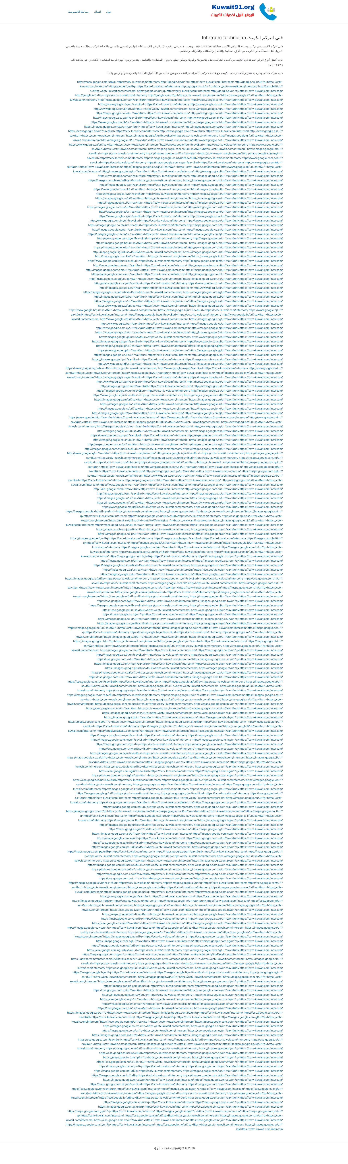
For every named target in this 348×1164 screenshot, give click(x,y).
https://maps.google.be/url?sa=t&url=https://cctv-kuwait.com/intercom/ (175, 632)
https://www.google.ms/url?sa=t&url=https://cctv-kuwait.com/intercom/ (147, 507)
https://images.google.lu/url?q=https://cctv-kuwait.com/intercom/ (208, 1039)
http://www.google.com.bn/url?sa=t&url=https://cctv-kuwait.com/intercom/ (137, 220)
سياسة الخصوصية (78, 11)
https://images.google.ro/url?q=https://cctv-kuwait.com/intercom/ (203, 695)
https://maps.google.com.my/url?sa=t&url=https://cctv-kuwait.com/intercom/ (234, 744)
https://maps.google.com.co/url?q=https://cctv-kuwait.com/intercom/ (239, 874)
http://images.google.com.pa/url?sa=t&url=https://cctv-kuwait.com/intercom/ (193, 466)
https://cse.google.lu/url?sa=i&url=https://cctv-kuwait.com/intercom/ (122, 1039)
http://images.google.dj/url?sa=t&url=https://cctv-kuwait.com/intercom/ (237, 328)
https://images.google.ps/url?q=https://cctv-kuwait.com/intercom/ (109, 1012)
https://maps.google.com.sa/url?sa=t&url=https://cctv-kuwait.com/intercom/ (195, 162)
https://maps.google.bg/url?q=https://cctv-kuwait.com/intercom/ (150, 829)
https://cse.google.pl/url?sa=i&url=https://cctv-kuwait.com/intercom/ (146, 610)
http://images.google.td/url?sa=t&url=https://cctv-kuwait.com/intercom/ (237, 408)
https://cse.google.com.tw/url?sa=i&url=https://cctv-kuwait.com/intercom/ (144, 601)
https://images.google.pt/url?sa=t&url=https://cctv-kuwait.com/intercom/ (151, 668)
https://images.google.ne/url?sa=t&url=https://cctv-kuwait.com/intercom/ (142, 377)
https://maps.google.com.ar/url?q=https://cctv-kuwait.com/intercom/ (112, 721)
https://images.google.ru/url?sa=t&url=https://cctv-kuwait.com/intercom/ (141, 198)
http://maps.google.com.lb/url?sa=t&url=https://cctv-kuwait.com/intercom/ (190, 457)
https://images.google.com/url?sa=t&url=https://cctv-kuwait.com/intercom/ (145, 623)
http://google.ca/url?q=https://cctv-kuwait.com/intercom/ (184, 95)
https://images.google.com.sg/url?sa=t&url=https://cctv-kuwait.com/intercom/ (142, 775)
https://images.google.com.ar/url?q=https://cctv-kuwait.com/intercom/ (201, 721)
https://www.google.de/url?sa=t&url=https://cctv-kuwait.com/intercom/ (143, 104)
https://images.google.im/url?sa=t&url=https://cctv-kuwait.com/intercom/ (236, 243)
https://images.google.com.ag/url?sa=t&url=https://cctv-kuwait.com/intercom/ (233, 292)
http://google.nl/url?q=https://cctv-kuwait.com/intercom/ (111, 95)
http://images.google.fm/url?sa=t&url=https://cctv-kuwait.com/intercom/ (236, 332)
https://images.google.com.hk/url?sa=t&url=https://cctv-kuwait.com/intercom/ (233, 180)
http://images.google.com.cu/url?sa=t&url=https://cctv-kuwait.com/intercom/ (234, 489)
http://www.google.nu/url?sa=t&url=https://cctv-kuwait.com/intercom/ (141, 381)
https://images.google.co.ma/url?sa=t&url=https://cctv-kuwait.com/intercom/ (234, 359)
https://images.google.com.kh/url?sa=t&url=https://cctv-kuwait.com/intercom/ (233, 252)
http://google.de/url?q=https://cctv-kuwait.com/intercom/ (197, 82)
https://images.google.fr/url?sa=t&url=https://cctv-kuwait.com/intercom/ (200, 538)
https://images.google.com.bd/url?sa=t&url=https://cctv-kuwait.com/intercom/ (233, 1071)
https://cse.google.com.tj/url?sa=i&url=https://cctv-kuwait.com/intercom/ (236, 1120)
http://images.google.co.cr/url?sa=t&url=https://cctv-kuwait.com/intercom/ (140, 440)
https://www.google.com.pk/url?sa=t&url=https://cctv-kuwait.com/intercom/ (142, 189)
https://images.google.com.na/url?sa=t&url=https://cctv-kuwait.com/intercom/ (191, 462)
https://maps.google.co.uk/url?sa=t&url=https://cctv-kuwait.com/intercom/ (142, 524)
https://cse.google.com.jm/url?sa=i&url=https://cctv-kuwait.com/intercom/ (172, 1115)
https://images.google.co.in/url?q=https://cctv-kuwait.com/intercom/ (239, 560)
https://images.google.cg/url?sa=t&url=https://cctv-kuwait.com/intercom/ (236, 319)
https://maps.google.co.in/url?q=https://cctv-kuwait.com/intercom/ (240, 556)
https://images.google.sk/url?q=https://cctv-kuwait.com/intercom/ (205, 882)
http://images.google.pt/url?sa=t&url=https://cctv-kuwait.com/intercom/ (237, 189)
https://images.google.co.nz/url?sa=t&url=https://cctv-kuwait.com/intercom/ (192, 158)
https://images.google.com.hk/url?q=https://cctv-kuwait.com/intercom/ (193, 583)
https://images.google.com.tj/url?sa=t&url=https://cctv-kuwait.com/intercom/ (234, 413)
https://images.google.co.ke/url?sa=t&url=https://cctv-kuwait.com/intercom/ (142, 355)
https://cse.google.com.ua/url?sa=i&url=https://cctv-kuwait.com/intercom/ (136, 677)
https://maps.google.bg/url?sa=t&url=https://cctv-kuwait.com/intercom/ (237, 829)
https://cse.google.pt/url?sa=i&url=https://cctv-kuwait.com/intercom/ (239, 663)
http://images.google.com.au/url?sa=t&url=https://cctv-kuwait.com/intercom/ (234, 126)
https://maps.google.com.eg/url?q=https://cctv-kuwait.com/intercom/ (238, 941)
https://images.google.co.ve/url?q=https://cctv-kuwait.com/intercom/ (111, 927)
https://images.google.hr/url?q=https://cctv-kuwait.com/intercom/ (114, 900)
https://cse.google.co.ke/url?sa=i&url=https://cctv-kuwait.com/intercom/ (152, 1048)
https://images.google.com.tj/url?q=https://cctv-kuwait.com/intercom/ (110, 1124)
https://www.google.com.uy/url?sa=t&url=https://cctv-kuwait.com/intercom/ (192, 475)
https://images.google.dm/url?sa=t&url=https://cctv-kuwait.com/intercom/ (142, 332)
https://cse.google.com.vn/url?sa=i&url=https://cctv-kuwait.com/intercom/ (144, 659)
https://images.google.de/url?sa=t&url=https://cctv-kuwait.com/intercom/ (112, 511)
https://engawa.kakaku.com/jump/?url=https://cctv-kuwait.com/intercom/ (143, 730)
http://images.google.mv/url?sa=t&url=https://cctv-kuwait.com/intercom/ (168, 372)
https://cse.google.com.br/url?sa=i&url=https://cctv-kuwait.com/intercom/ (166, 551)
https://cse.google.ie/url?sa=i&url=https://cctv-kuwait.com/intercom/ (117, 780)
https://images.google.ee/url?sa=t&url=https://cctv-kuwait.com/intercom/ (135, 180)
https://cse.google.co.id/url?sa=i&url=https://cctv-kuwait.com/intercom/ (237, 610)
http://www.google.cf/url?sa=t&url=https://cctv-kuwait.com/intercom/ (144, 319)
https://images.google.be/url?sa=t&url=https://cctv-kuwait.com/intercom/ (114, 628)
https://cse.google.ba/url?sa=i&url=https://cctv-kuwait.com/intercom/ (238, 914)
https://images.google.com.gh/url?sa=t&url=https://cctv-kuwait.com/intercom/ (233, 449)
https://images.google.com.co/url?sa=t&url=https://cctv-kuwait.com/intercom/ (233, 869)
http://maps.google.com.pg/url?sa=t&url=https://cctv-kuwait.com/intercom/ (235, 381)
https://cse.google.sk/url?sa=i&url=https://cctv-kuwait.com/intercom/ (238, 878)
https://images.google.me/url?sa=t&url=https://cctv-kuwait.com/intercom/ (235, 363)
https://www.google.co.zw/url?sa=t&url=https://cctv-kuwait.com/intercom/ (235, 283)
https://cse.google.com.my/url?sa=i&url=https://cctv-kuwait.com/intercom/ (146, 748)
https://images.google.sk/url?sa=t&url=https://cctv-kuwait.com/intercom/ (236, 202)
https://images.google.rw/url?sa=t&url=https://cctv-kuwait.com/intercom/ (143, 390)
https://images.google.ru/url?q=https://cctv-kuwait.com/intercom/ (107, 578)
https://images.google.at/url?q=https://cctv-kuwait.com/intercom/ (203, 681)
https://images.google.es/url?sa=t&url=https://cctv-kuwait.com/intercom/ (174, 516)
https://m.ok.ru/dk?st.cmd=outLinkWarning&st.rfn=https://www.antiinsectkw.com (160, 520)
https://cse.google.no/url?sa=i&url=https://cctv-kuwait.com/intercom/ (238, 807)
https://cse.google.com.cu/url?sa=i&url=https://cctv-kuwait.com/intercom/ (235, 1097)
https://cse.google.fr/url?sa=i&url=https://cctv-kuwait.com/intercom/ (239, 534)
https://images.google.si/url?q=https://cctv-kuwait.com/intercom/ (203, 959)
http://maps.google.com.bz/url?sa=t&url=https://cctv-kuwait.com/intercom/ (235, 225)
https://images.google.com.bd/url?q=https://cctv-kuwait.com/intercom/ (137, 1075)
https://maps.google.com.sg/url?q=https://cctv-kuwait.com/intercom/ (239, 771)
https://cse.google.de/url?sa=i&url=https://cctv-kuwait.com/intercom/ (238, 507)
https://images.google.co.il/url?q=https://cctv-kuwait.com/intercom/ (171, 815)
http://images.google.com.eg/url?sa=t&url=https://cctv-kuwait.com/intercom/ (233, 444)
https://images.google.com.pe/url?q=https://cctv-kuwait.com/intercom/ (237, 847)
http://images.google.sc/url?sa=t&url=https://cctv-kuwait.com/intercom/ (237, 390)
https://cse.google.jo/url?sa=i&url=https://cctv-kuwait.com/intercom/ (143, 1097)
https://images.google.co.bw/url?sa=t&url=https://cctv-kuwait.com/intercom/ (137, 225)
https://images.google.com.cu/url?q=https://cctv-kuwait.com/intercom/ (148, 1102)
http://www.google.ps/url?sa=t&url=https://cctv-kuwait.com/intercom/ (238, 386)
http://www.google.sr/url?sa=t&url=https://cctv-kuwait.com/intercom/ (238, 404)
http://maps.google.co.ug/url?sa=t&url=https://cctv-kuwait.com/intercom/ (136, 278)
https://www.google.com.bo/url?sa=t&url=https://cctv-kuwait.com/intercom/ (234, 220)
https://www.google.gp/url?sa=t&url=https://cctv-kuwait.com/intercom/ (143, 350)
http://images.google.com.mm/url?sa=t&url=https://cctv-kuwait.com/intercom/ (233, 261)
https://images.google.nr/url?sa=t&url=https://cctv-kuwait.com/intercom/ (236, 377)
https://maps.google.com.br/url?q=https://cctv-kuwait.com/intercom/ (153, 556)
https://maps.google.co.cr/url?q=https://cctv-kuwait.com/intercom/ (144, 1030)
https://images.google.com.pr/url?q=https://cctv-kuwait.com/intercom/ (238, 994)
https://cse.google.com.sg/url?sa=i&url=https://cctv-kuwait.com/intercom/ (146, 771)
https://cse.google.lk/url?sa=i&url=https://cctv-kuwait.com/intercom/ (239, 968)
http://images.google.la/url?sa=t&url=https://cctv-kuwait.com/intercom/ (237, 355)
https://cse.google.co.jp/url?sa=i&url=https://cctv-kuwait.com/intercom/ (237, 529)
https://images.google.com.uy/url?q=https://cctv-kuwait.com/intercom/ (137, 1035)
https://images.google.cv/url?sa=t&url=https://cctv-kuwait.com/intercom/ (236, 323)
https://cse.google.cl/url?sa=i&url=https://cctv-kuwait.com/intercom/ (239, 766)
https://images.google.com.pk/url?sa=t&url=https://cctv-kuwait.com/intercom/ (137, 865)
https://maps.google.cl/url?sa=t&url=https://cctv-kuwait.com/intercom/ (149, 766)
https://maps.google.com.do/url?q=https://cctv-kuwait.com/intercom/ (238, 1079)
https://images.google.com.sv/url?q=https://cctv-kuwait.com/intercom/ (147, 994)
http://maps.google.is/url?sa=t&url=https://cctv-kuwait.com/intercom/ (200, 453)
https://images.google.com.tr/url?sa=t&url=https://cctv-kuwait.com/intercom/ (233, 677)
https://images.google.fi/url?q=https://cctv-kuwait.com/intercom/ (181, 726)
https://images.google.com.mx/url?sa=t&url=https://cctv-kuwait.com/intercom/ (232, 708)
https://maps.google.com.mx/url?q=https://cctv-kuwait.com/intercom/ (238, 703)
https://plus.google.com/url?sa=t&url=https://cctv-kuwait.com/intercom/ (237, 99)
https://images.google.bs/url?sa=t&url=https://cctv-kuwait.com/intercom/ (174, 314)
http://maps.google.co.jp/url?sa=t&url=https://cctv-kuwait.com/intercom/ (139, 117)
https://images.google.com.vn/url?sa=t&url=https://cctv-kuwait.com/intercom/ (144, 663)
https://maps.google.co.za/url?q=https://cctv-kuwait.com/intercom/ (109, 757)
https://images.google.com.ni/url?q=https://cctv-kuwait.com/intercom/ (238, 981)
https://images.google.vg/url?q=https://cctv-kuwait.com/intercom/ (180, 976)
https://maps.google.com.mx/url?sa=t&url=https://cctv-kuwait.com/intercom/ (144, 703)
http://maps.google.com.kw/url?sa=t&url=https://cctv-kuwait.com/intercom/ (143, 256)
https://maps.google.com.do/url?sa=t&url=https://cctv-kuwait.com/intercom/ (138, 1084)
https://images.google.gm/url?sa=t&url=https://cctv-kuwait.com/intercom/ (235, 346)
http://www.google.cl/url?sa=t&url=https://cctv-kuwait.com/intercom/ (238, 171)
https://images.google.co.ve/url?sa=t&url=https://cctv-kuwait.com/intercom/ (234, 923)
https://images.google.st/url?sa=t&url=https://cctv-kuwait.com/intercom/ (144, 408)
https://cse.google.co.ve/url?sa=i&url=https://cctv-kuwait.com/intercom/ (138, 923)
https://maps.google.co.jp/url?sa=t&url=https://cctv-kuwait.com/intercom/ (143, 529)
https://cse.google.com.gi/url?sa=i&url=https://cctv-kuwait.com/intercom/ (236, 1106)
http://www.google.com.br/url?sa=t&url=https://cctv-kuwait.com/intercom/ (141, 108)
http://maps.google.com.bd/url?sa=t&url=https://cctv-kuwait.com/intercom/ (235, 435)
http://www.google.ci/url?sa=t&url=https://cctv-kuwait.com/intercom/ (145, 323)
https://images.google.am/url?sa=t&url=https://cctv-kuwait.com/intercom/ (141, 301)
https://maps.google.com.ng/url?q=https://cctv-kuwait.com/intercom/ (126, 954)
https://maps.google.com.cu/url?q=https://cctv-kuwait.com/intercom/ (239, 1102)
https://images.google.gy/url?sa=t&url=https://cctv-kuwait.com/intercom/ (236, 350)
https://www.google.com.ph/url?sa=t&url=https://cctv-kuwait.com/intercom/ (139, 122)
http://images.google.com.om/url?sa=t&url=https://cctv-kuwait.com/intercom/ (135, 270)
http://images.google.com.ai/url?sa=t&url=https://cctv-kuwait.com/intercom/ (142, 296)
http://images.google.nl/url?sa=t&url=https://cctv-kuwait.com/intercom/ (147, 140)
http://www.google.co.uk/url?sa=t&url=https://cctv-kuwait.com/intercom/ (236, 104)
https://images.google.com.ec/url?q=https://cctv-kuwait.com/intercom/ (148, 892)
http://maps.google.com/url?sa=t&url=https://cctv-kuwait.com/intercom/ (144, 99)
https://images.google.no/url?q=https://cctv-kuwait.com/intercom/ (108, 811)
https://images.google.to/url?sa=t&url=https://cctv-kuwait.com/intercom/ (173, 422)
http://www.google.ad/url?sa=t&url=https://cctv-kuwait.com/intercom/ (238, 287)
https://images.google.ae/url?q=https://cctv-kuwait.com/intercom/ (174, 856)
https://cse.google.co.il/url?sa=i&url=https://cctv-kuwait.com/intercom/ (152, 820)
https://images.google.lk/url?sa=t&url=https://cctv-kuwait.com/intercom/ (203, 972)
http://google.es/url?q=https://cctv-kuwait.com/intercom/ (173, 91)
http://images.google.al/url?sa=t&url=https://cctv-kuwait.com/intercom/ (237, 296)
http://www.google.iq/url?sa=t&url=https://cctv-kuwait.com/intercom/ (111, 453)
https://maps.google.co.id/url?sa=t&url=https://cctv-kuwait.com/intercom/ (143, 113)
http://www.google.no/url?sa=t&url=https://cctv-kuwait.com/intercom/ (238, 140)
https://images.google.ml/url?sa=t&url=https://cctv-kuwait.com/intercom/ (143, 502)
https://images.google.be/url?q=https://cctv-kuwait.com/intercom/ (204, 628)
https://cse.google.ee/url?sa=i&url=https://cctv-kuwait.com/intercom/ (200, 927)
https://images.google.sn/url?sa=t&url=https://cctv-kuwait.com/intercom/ (236, 399)
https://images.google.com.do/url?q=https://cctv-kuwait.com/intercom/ (148, 1079)
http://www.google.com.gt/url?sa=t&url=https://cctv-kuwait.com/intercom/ (144, 238)
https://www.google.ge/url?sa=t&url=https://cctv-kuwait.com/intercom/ (237, 337)
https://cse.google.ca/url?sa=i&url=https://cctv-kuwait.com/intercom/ (238, 569)
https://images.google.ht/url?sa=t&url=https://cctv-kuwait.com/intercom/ (142, 243)
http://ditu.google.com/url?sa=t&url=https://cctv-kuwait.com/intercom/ (139, 489)
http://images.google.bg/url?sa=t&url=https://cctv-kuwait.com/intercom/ (148, 171)
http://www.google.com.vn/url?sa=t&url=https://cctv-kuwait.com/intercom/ (235, 207)
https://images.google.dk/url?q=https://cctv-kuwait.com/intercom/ (240, 717)
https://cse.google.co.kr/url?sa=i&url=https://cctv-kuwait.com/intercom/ (179, 784)
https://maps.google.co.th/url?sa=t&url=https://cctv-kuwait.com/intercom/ (235, 122)
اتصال (97, 11)
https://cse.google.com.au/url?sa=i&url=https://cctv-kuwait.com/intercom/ (162, 592)
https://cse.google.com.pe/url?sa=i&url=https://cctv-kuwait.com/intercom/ (235, 842)
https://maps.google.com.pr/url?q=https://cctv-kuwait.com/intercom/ (239, 999)
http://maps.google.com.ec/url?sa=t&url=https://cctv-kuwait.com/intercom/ (136, 444)
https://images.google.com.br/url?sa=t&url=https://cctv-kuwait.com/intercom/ (170, 547)
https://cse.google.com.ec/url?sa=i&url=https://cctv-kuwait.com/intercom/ (147, 896)
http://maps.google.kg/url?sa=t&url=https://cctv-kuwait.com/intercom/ (137, 252)
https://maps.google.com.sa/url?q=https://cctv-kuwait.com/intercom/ (141, 838)
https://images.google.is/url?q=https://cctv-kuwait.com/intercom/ (180, 1044)
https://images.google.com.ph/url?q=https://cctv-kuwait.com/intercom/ (148, 807)
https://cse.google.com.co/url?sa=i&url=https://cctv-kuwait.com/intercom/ (146, 878)
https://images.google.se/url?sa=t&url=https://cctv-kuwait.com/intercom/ (236, 198)
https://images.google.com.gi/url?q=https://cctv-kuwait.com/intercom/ (143, 1106)
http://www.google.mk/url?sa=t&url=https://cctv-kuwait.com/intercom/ (203, 368)
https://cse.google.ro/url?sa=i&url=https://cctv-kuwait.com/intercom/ (238, 690)
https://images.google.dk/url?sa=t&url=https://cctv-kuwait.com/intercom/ (151, 717)
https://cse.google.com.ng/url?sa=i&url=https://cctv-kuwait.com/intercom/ (134, 950)
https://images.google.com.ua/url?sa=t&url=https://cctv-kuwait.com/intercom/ (137, 207)
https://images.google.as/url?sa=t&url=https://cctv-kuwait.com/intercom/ (236, 301)
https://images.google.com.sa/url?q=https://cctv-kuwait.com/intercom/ (237, 833)
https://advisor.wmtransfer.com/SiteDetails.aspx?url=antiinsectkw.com (116, 959)
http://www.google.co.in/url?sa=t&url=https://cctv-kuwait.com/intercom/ (236, 113)
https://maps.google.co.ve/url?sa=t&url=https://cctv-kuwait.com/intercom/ (235, 918)
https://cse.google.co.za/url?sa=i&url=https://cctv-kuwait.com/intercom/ (199, 757)
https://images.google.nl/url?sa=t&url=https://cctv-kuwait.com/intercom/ (236, 596)
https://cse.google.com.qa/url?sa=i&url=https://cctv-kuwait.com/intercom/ (140, 990)
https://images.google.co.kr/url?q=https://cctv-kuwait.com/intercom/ (145, 789)
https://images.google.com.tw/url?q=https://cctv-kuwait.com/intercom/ (237, 601)
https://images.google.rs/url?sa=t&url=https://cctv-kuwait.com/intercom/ (236, 193)
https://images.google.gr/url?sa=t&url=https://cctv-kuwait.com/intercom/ (236, 789)
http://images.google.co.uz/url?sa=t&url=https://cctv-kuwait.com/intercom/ (145, 426)
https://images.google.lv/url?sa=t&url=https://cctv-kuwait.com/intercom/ (236, 498)
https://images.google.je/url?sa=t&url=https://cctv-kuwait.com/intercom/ (140, 247)
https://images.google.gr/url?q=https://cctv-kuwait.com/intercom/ (118, 793)
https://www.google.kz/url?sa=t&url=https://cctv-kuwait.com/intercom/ (237, 256)
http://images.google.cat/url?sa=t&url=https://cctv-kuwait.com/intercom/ (138, 229)
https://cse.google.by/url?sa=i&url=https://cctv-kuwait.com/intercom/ (150, 968)
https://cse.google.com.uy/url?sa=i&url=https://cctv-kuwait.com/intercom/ (235, 1030)
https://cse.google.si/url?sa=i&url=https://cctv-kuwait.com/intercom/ (182, 963)
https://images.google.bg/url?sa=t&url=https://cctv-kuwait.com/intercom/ (146, 824)
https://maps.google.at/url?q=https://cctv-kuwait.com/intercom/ (178, 686)
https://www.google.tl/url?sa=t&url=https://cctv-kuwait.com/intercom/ (204, 417)
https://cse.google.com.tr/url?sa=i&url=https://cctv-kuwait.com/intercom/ (114, 681)
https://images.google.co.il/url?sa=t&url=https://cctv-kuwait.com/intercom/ (194, 153)
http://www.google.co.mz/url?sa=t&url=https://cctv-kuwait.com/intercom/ (140, 265)
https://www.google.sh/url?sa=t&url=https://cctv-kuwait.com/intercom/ (138, 395)
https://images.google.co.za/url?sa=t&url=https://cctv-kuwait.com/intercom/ (172, 167)
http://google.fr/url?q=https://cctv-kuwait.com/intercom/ (144, 86)
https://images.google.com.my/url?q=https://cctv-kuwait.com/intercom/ (237, 739)
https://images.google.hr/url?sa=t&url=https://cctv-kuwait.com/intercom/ (203, 900)
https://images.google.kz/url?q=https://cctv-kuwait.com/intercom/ (203, 1088)
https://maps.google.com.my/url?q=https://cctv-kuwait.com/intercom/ (140, 744)
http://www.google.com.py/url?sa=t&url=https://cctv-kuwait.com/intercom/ (193, 471)
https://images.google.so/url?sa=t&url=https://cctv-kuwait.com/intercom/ (147, 404)
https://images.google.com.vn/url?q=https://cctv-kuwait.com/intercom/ (237, 659)
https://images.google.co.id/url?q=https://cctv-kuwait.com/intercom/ (239, 619)
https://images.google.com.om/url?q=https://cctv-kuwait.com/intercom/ (237, 1003)
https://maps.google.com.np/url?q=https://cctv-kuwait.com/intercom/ (147, 1057)
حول (108, 11)
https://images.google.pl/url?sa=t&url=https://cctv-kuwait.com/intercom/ (236, 605)
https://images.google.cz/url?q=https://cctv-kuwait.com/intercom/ (179, 699)
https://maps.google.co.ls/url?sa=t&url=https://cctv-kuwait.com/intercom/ (236, 493)
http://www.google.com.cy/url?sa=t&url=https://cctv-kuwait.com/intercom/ (143, 328)
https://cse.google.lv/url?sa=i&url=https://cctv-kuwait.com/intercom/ (154, 909)
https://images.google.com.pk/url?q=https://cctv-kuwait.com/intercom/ (237, 860)
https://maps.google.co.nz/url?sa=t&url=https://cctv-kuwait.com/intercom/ (235, 735)
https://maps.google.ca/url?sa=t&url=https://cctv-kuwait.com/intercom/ (148, 569)
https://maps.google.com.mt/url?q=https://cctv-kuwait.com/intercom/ (143, 1066)
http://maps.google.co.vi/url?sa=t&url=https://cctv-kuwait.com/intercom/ (140, 283)
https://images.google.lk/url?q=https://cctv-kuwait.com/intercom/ (114, 972)
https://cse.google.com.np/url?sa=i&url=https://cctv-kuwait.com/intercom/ (235, 1053)
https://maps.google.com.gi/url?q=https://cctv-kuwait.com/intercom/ (111, 1111)
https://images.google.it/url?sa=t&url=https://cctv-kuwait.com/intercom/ (176, 542)
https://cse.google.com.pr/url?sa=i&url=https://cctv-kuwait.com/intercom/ (147, 999)
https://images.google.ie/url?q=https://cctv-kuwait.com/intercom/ (203, 780)
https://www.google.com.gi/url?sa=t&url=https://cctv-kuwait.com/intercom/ (235, 341)
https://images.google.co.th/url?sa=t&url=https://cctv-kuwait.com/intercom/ (148, 650)
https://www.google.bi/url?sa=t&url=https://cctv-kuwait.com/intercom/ (203, 310)
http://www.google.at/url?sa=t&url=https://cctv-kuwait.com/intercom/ (143, 211)
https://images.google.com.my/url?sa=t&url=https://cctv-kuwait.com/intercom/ (141, 739)
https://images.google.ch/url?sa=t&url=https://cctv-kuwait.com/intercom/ (236, 636)
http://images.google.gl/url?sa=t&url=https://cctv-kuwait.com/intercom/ (142, 346)
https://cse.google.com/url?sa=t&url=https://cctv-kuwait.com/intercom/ (237, 484)
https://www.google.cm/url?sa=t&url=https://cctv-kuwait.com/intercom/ (145, 484)
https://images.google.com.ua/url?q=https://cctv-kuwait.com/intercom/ (137, 672)
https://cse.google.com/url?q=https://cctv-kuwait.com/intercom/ (169, 887)
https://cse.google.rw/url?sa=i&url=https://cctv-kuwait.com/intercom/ (200, 1124)
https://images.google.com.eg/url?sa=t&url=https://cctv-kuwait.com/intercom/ (233, 945)
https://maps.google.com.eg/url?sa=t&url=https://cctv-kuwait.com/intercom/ (145, 941)
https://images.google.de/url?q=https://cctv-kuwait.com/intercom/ (202, 511)
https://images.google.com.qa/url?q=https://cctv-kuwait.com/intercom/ (148, 986)
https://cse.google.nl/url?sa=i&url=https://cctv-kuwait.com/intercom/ (145, 596)
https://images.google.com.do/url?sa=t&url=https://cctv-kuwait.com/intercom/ (138, 234)
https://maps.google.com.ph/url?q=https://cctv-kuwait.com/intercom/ (238, 802)
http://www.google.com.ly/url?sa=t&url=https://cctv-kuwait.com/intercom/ (135, 261)
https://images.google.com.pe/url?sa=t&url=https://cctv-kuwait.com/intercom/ (141, 847)
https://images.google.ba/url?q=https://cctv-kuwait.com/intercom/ (240, 909)
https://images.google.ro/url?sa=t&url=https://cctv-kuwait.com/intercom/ (142, 193)
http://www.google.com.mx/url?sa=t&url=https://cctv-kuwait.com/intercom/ (235, 117)
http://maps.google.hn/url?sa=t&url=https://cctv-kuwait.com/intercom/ (238, 238)
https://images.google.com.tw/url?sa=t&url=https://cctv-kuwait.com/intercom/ (134, 126)
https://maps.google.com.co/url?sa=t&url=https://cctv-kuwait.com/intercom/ (145, 874)
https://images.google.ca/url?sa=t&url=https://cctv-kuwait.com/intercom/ (147, 574)
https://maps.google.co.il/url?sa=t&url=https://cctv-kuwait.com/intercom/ (198, 811)
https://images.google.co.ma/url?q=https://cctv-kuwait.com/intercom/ (181, 1093)
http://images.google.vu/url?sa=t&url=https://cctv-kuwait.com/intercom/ (143, 431)
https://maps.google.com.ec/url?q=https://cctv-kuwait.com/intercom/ (239, 892)
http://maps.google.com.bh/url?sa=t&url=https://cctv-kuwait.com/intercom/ (173, 480)
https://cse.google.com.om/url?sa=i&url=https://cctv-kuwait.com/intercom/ (145, 1008)
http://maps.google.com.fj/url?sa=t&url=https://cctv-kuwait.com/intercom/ (235, 234)
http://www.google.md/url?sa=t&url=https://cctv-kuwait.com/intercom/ (143, 363)
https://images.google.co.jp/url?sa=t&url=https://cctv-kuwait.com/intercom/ (146, 534)
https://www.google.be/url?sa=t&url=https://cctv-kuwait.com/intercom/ (113, 131)
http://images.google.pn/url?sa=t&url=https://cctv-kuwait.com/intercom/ (147, 386)
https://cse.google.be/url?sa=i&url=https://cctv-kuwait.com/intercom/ (238, 623)
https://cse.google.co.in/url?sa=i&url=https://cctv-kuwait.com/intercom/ (237, 565)
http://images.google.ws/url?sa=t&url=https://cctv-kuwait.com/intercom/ (236, 431)
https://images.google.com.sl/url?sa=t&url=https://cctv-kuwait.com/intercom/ (233, 395)
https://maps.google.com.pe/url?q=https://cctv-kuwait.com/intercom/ (111, 851)
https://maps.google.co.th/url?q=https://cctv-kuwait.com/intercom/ (240, 650)
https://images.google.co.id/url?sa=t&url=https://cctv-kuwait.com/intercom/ (146, 619)
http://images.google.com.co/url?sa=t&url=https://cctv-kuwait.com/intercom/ (197, 149)
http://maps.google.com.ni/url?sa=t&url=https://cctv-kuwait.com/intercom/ (235, 265)
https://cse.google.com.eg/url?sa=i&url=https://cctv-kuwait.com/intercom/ (235, 936)
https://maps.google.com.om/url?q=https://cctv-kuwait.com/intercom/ (146, 1003)
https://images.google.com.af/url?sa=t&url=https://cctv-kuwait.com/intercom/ (132, 292)
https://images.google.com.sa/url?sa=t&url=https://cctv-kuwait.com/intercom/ (142, 833)
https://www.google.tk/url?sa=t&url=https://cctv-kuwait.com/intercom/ (114, 417)
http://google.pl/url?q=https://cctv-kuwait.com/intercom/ (247, 91)
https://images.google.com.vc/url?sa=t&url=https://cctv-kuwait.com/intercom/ (233, 278)
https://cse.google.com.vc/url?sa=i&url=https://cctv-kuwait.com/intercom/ (141, 1120)
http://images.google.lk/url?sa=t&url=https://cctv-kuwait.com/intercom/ (142, 493)
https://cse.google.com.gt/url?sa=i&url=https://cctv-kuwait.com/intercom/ (147, 1021)
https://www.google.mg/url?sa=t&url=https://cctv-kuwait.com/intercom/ (111, 368)
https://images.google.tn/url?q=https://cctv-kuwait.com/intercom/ (241, 1048)
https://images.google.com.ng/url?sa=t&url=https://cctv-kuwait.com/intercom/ (233, 950)
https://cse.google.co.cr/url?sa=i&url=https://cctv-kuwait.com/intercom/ (237, 1026)
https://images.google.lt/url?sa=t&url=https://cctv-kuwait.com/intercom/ (237, 184)
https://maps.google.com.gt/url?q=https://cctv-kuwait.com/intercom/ (239, 1021)
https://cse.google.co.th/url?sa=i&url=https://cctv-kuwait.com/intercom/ (237, 654)
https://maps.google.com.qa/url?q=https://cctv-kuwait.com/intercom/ (239, 986)
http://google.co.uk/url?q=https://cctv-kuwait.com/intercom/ (219, 86)
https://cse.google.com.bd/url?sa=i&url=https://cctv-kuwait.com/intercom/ (235, 1066)
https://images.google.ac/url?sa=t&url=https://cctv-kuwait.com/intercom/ (146, 287)
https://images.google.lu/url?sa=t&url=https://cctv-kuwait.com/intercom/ (143, 498)
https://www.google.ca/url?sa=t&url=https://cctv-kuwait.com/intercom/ (114, 144)
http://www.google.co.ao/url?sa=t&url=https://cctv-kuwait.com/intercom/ (236, 216)
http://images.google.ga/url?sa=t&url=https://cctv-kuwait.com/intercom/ (145, 337)
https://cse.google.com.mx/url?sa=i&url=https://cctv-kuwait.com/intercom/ (134, 708)
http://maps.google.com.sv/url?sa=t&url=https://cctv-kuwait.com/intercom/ (139, 274)
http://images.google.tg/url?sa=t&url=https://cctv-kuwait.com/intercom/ (138, 413)
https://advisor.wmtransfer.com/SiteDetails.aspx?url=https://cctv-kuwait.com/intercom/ (227, 954)
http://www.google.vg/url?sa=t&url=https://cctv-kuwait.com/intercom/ (238, 426)
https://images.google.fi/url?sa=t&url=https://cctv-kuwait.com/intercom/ (172, 135)
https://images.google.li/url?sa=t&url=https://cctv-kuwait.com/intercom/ (138, 359)
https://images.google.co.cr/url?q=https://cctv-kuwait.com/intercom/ (146, 1026)
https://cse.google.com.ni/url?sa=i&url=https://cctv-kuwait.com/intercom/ (145, 981)
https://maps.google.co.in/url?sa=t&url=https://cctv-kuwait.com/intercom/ (147, 560)
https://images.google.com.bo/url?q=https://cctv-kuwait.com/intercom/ (197, 1012)
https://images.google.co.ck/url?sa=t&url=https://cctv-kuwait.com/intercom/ (234, 229)
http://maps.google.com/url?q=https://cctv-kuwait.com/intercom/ (118, 82)
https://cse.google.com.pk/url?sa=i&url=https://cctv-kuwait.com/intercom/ (235, 865)
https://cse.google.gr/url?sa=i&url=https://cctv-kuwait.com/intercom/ (205, 793)
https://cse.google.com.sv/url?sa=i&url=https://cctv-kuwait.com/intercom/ (235, 990)
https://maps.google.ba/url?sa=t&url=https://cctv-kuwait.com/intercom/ (147, 914)
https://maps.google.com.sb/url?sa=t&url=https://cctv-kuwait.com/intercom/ (234, 270)
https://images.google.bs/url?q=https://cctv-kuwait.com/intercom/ (178, 1017)
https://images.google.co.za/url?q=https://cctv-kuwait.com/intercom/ (239, 748)
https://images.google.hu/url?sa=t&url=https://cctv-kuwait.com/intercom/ (236, 108)
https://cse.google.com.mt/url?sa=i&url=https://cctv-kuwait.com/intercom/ (143, 1061)
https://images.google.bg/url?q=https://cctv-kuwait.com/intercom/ (240, 820)
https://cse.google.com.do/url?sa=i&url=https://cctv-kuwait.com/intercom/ (235, 1084)
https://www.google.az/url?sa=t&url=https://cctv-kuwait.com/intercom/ (143, 305)
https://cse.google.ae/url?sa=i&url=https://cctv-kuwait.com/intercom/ (147, 860)
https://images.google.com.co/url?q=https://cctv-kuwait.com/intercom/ (137, 869)
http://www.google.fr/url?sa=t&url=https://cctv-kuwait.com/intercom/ (204, 144)
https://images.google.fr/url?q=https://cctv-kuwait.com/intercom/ (111, 538)
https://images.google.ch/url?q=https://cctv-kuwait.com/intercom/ (115, 641)
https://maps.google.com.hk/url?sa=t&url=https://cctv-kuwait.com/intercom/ (173, 587)
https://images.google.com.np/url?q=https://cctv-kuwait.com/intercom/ (237, 1057)
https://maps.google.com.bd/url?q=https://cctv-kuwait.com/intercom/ (138, 1071)
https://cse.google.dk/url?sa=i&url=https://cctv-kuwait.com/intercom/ (238, 713)
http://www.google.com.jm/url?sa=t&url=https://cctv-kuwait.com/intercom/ (235, 247)
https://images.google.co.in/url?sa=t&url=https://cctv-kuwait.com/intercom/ (142, 565)
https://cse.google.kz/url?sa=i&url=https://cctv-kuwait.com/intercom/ (115, 1088)
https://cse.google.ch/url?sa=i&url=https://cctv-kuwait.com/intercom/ (202, 641)
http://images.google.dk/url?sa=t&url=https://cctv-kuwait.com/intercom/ (237, 176)
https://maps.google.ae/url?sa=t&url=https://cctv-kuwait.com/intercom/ (201, 851)
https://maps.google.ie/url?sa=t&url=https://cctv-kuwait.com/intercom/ (145, 184)
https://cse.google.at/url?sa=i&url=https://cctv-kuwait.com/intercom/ (150, 690)
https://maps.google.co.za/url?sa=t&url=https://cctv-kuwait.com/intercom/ (235, 753)
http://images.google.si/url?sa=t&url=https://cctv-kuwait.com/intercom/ (143, 202)
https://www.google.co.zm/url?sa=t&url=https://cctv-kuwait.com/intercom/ (138, 435)
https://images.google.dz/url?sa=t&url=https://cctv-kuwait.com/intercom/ (236, 440)
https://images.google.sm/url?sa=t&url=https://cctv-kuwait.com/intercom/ (141, 399)
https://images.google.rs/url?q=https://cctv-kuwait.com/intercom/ (145, 936)
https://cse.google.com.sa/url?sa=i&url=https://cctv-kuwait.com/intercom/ (139, 842)
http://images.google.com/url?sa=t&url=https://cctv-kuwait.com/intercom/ (235, 211)
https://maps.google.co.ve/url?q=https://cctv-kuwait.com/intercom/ (144, 918)
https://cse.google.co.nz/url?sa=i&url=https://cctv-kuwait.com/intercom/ (236, 730)
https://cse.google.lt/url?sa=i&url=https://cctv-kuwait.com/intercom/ (239, 896)
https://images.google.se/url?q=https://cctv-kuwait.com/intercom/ (146, 636)
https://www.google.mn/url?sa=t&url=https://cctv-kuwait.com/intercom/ (237, 502)
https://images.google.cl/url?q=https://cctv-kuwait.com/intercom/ (187, 762)
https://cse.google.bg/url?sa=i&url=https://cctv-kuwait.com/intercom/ (238, 824)
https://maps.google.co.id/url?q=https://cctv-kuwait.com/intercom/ (145, 614)
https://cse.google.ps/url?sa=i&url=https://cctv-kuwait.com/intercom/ (238, 1008)
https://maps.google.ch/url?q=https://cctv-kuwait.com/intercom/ (181, 645)
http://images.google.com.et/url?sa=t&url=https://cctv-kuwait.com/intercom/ (133, 449)
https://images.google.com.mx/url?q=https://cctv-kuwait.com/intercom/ (147, 713)
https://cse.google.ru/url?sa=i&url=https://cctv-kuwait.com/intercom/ (238, 574)
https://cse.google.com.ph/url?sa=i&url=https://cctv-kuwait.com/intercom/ (146, 802)
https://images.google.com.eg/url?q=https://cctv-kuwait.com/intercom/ (137, 945)
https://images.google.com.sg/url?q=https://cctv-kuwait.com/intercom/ (237, 775)
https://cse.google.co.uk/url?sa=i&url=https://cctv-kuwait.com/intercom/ (236, 524)
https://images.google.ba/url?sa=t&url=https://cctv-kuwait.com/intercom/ (236, 305)
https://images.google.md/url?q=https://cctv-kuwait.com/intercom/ (198, 1111)
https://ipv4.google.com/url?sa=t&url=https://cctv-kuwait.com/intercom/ (144, 176)
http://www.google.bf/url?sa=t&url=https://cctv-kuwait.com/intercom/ (113, 310)
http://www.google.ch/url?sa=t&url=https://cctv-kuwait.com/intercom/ (204, 131)
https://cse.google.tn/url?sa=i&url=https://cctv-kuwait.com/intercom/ (143, 1053)
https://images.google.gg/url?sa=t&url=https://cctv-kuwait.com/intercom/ (139, 341)
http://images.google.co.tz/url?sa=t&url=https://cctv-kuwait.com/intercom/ (235, 274)
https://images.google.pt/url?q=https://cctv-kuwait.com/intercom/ (241, 668)
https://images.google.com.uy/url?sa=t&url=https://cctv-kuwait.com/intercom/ (233, 1035)
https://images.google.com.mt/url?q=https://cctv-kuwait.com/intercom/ (237, 1061)
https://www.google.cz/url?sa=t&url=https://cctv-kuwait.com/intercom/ (144, 216)
